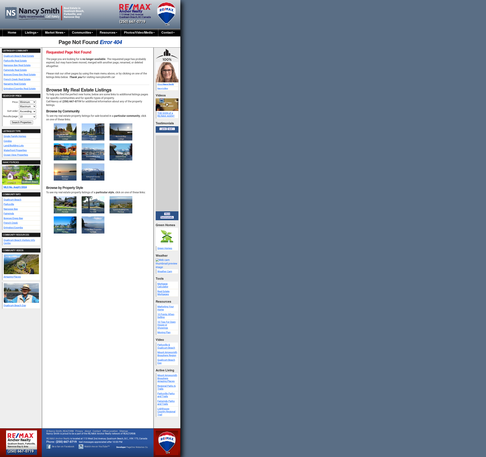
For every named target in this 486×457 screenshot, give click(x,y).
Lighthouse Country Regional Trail (166, 411)
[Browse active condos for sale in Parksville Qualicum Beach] (93, 204)
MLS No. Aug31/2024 (15, 187)
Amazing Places (12, 276)
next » (171, 129)
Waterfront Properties (15, 150)
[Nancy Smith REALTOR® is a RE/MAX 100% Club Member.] (167, 61)
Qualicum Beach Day (15, 305)
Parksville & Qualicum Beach (166, 346)
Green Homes (164, 248)
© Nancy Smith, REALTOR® (60, 431)
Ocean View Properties (16, 154)
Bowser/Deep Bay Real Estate (20, 74)
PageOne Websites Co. (137, 447)
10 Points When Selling (165, 316)
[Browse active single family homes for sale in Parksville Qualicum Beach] (65, 204)
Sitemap (123, 431)
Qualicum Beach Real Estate (19, 55)
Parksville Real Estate (15, 60)
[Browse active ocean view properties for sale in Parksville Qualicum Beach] (93, 225)
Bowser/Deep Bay (13, 218)
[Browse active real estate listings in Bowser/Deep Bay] (93, 151)
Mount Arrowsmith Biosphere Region (167, 354)
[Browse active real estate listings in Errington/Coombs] (93, 172)
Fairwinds (9, 213)
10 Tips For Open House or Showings (166, 324)
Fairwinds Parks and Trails (166, 403)
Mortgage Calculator (162, 285)
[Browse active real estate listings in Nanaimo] (65, 172)
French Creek (11, 222)
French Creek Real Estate (17, 79)
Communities (81, 32)
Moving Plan (163, 332)
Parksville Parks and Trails (166, 395)
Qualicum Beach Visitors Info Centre (19, 242)
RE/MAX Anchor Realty (58, 438)
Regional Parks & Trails (166, 387)
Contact (167, 32)
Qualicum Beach (12, 199)
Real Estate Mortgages (163, 293)
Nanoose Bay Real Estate (17, 65)
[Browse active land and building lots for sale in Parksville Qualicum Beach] (121, 204)
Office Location (110, 431)
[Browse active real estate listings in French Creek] (121, 151)
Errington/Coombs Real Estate (20, 88)
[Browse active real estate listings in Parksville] (93, 131)
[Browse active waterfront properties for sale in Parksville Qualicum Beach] (65, 225)
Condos (8, 141)
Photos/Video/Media (138, 32)
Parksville (9, 204)
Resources (107, 32)
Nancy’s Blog (162, 88)
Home (12, 32)
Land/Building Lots (14, 145)
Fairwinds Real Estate (15, 70)
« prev (163, 129)
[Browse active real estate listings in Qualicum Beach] (65, 131)
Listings (30, 32)
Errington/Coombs (13, 227)
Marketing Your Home (165, 308)
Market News (54, 32)
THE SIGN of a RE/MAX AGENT (166, 115)
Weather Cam (164, 271)
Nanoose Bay (11, 209)
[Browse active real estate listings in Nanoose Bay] (121, 131)
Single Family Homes (15, 136)
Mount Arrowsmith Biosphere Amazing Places (167, 378)
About (165, 84)
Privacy (79, 431)
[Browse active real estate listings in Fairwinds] (65, 151)
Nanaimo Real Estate (15, 83)
